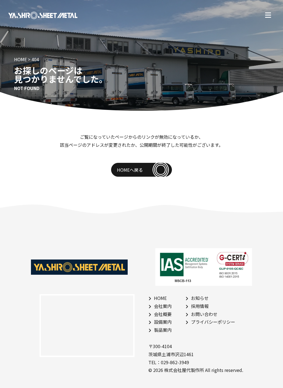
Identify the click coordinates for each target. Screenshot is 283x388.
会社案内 (163, 306)
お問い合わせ (204, 314)
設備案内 (163, 321)
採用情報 (200, 306)
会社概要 (163, 314)
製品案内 (163, 330)
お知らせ (200, 298)
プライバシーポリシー (213, 321)
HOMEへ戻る (130, 169)
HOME (160, 298)
